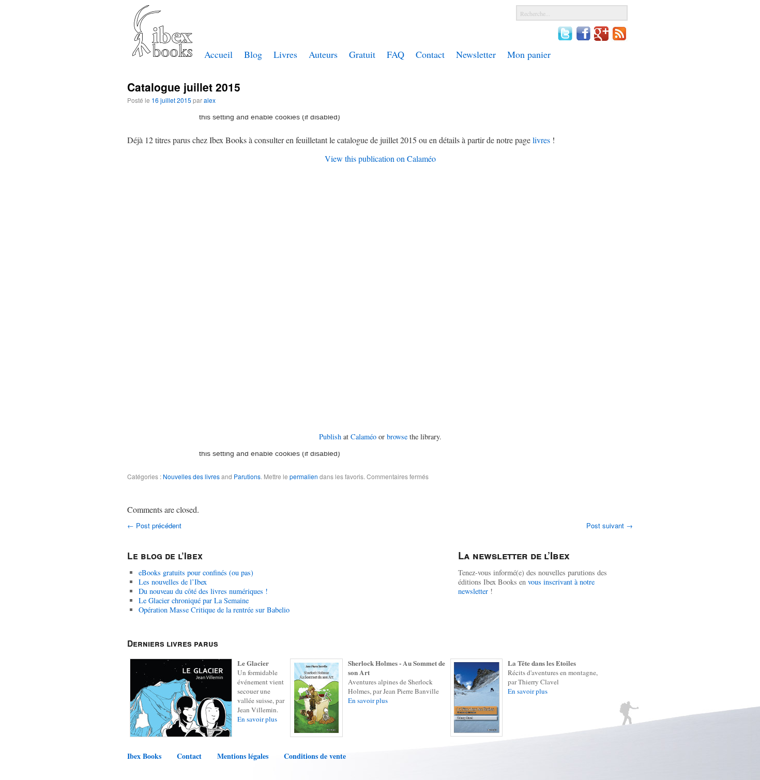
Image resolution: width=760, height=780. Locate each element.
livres (541, 139)
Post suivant (609, 525)
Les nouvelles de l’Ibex (173, 582)
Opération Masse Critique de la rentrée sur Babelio (214, 610)
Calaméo (363, 436)
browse (397, 436)
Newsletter (476, 54)
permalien (304, 476)
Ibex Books (144, 756)
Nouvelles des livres (191, 476)
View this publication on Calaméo (380, 158)
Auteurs (323, 54)
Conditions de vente (315, 756)
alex (210, 100)
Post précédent (154, 525)
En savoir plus (257, 719)
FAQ (395, 54)
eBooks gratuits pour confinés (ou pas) (196, 572)
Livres (285, 54)
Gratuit (362, 54)
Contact (430, 54)
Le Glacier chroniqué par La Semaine (194, 600)
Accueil (218, 54)
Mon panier (529, 54)
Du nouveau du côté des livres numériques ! (203, 591)
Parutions (247, 476)
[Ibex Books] (162, 54)
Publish (330, 436)
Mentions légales (242, 756)
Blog (253, 54)
